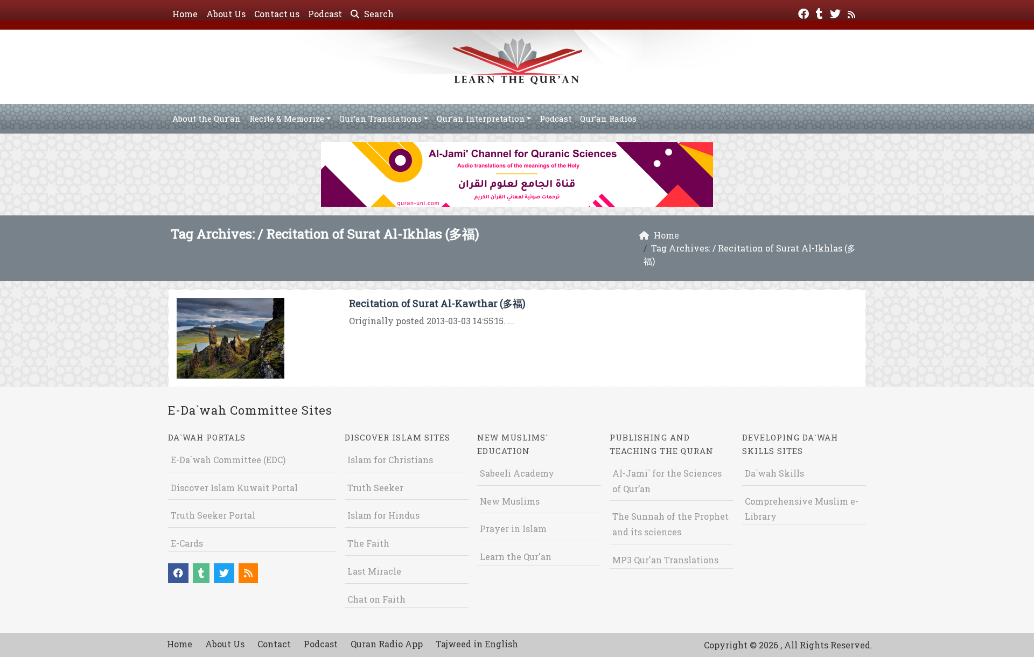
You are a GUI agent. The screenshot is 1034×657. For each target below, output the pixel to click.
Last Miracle (374, 571)
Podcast (325, 13)
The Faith (368, 543)
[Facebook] (805, 12)
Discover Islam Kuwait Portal (234, 487)
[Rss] (853, 12)
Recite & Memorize (286, 118)
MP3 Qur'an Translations (665, 559)
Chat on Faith (376, 599)
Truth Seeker (375, 487)
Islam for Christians (390, 459)
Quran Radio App (387, 643)
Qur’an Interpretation (481, 118)
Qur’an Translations (380, 118)
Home (185, 13)
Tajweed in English (477, 643)
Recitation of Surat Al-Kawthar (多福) (437, 303)
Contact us (276, 13)
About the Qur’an (206, 118)
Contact (274, 643)
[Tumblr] (821, 12)
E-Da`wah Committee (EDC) (228, 459)
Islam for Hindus (383, 515)
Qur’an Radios (608, 118)
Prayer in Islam (513, 528)
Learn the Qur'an (515, 556)
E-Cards (187, 543)
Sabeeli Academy (517, 473)
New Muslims (510, 501)
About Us (226, 13)
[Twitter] (836, 12)
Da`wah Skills (774, 473)
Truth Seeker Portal (213, 515)
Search (378, 13)
